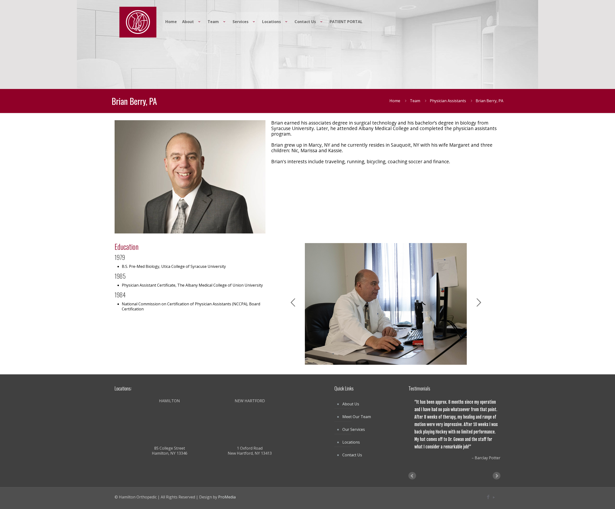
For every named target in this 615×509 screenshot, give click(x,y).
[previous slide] (292, 302)
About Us (350, 404)
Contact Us (352, 455)
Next (496, 467)
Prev (412, 467)
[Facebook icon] (488, 488)
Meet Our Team (356, 416)
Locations (351, 442)
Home (394, 100)
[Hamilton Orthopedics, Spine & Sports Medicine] (137, 21)
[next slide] (478, 302)
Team (415, 100)
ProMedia (227, 488)
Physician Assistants (448, 100)
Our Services (353, 429)
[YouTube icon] (494, 488)
